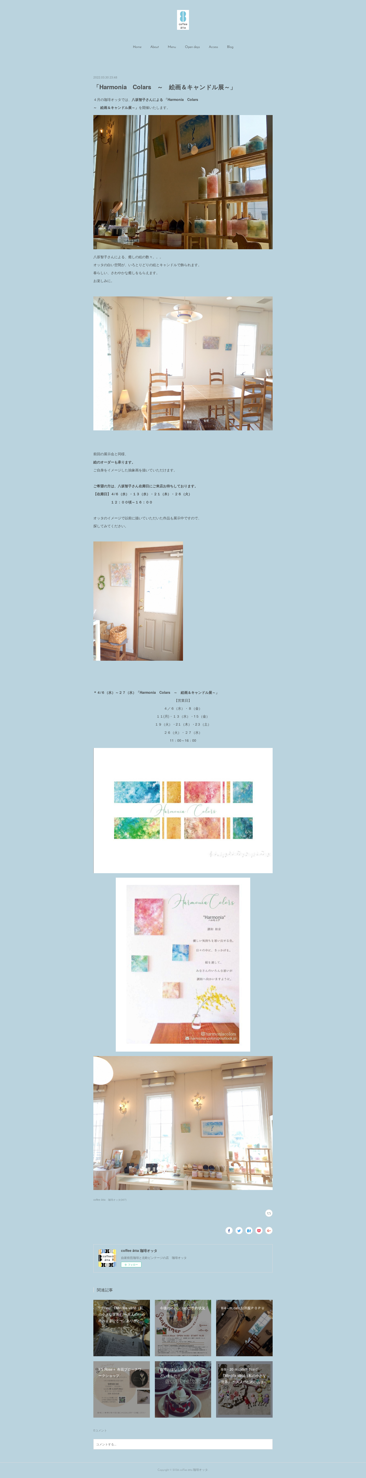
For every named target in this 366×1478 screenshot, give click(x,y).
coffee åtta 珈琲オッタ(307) (109, 1199)
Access (213, 47)
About (154, 47)
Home (137, 47)
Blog (230, 47)
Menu (172, 47)
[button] (137, 47)
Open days (192, 47)
